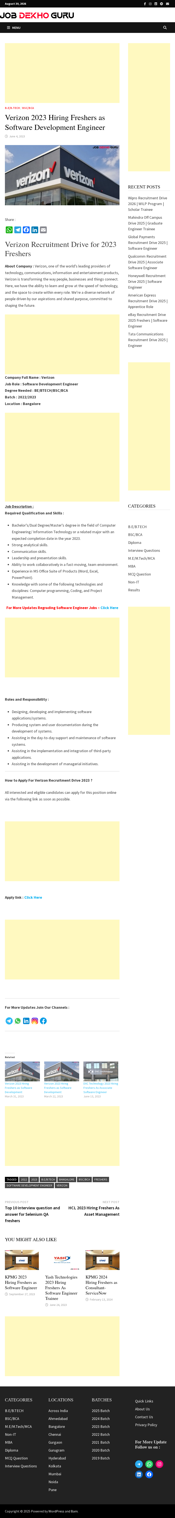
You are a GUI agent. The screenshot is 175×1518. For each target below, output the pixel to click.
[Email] (167, 3)
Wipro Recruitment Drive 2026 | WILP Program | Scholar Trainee (147, 203)
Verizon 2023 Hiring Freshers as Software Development (18, 1088)
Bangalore (66, 1179)
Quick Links (144, 1401)
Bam (74, 1511)
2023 (34, 1179)
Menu (16, 27)
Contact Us (144, 1416)
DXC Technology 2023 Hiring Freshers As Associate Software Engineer (100, 1088)
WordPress (56, 1511)
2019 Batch (101, 1458)
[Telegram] (162, 3)
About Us (142, 1408)
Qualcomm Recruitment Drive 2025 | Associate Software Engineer (147, 262)
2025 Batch (101, 1410)
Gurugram (56, 1450)
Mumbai (54, 1473)
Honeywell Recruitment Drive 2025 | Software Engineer (147, 281)
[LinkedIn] (156, 3)
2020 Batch (101, 1450)
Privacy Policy (146, 1424)
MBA (132, 566)
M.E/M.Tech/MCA (141, 558)
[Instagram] (150, 3)
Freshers (100, 1179)
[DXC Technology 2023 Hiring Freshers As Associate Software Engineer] (100, 1071)
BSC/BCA (28, 108)
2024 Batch (101, 1418)
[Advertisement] (62, 73)
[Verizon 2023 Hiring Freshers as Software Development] (22, 1071)
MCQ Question (139, 574)
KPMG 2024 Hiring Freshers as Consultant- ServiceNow (101, 1285)
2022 (24, 1179)
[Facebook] (145, 3)
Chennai (54, 1434)
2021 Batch (101, 1442)
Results (134, 589)
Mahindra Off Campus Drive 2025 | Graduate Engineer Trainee (145, 223)
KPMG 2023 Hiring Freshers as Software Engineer (21, 1282)
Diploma (134, 542)
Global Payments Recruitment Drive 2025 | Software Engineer (148, 242)
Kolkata (54, 1466)
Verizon (62, 1185)
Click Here (109, 607)
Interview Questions (144, 550)
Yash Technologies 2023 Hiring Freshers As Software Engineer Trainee (61, 1287)
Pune (52, 1489)
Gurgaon (55, 1442)
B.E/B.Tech (48, 1179)
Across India (58, 1410)
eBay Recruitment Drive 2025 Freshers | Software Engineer (147, 320)
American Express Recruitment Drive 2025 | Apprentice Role (148, 301)
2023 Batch (101, 1426)
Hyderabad (57, 1458)
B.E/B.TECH (12, 108)
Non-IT (133, 582)
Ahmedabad (58, 1418)
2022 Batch (101, 1434)
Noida (53, 1481)
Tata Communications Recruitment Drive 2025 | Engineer (148, 340)
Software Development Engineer (29, 1185)
